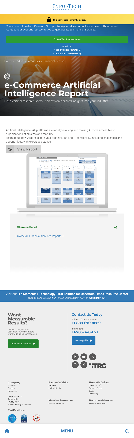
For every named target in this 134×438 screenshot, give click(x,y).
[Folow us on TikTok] (84, 365)
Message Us (82, 340)
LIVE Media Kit (55, 388)
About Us (12, 385)
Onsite (91, 391)
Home (8, 61)
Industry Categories (28, 61)
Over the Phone (95, 388)
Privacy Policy (13, 402)
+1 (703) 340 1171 (96, 298)
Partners (52, 385)
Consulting (93, 393)
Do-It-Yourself (95, 385)
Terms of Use (14, 399)
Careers (11, 388)
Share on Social (27, 227)
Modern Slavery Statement (19, 404)
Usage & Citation (15, 396)
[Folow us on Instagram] (75, 365)
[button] (67, 431)
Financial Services (54, 61)
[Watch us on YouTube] (84, 357)
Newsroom (12, 391)
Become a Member (22, 343)
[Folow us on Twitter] (92, 357)
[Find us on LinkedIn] (75, 357)
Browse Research (56, 403)
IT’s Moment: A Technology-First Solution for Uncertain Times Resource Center (73, 294)
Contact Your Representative (67, 39)
